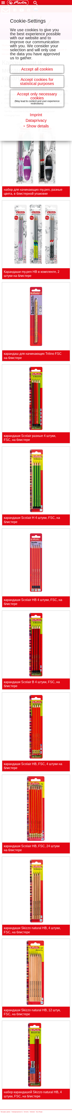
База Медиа (39, 1111)
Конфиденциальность (17, 1111)
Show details (37, 126)
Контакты (26, 1111)
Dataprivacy (36, 120)
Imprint (36, 115)
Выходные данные (5, 1111)
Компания (32, 1111)
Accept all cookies (37, 69)
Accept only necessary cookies (37, 96)
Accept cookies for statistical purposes (37, 82)
